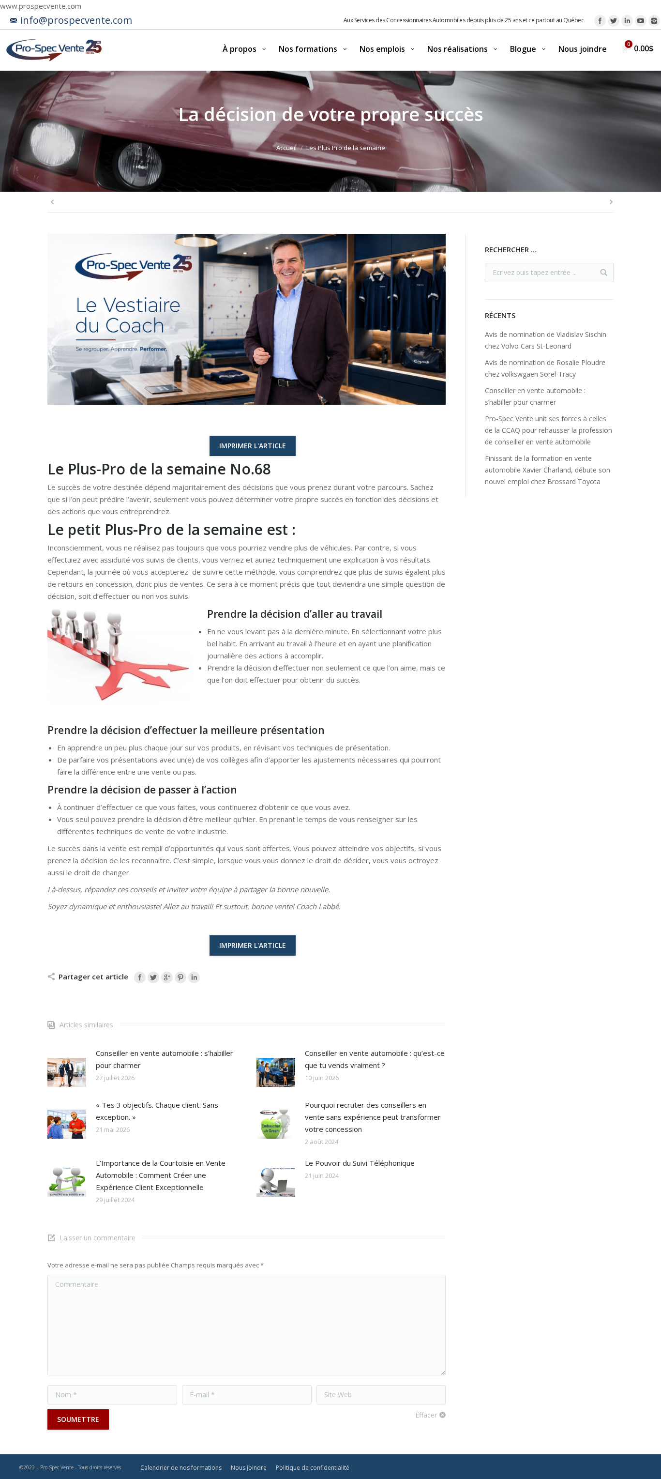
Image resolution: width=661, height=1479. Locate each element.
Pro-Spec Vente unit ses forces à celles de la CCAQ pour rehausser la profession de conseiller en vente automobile (548, 430)
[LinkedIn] (627, 21)
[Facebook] (600, 21)
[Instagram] (654, 21)
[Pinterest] (180, 977)
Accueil (286, 147)
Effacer (426, 1414)
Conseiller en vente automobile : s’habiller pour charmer (164, 1059)
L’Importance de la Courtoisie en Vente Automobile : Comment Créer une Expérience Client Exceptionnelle (160, 1175)
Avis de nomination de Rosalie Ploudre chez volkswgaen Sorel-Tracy (545, 368)
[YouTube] (640, 21)
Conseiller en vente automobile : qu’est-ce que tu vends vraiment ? (375, 1059)
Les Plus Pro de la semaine (345, 147)
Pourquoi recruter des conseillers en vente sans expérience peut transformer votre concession (373, 1117)
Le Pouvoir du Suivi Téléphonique (360, 1163)
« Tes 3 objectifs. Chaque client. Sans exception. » (157, 1111)
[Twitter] (613, 21)
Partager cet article (93, 976)
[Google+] (167, 977)
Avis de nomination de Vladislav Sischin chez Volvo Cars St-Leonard (545, 340)
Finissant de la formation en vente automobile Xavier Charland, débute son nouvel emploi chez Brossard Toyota (547, 470)
